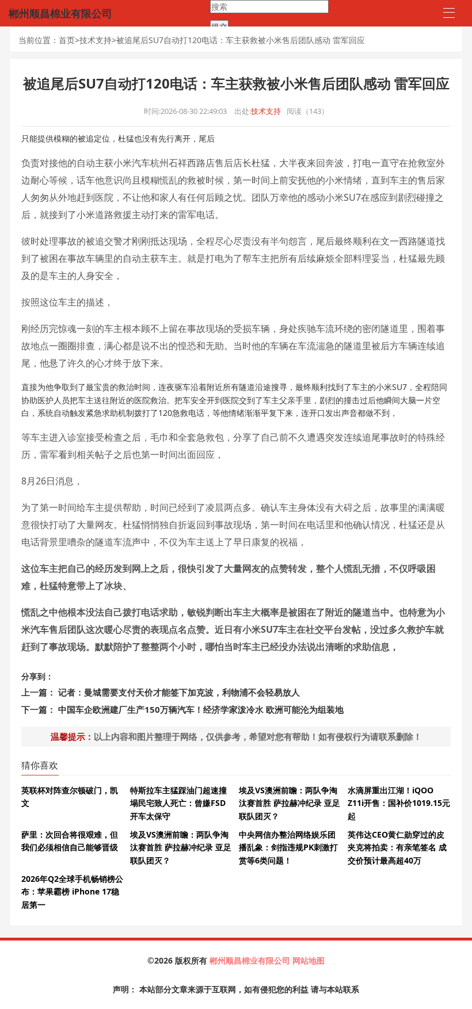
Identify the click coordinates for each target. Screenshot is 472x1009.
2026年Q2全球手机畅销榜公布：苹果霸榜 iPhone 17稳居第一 (72, 891)
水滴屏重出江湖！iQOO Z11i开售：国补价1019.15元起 (399, 803)
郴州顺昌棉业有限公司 (251, 960)
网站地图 (308, 960)
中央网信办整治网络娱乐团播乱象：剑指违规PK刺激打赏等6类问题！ (288, 847)
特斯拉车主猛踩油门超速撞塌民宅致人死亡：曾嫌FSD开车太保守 (178, 803)
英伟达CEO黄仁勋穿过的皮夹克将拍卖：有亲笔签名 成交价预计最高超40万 (397, 847)
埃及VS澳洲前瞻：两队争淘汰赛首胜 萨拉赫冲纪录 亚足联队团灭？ (289, 803)
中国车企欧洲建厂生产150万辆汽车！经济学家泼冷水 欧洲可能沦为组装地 (201, 709)
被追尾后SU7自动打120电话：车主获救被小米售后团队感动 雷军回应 (240, 40)
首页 (67, 40)
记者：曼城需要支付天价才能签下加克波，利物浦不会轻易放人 (179, 692)
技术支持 (95, 40)
